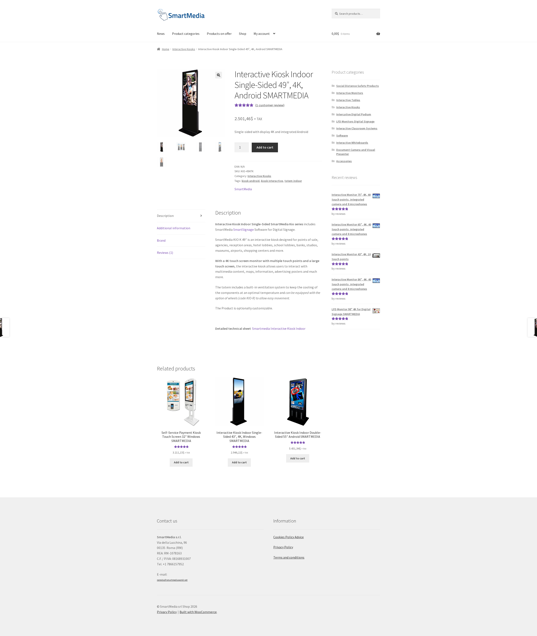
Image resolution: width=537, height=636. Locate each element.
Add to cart (265, 147)
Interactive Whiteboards (352, 143)
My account (262, 33)
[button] (218, 75)
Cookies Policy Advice (288, 537)
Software (342, 135)
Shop (242, 33)
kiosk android (250, 181)
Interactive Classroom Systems (356, 128)
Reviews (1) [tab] (165, 252)
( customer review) (269, 105)
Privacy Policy (283, 547)
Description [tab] (165, 216)
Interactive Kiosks (183, 49)
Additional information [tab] (173, 228)
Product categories (185, 33)
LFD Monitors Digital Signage (355, 121)
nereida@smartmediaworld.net (172, 580)
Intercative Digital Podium (353, 114)
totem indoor (293, 181)
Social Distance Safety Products (357, 86)
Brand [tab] (161, 240)
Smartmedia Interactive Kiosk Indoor (278, 328)
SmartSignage (243, 229)
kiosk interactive (272, 181)
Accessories (344, 161)
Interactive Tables (348, 100)
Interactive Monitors (349, 93)
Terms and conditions (288, 557)
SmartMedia (243, 189)
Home (165, 49)
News (161, 33)
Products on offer (219, 33)
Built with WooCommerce (198, 612)
